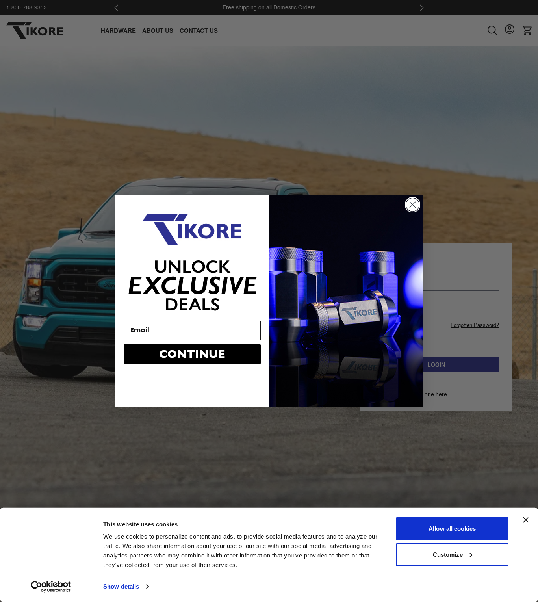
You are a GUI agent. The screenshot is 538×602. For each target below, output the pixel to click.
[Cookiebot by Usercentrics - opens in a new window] (51, 587)
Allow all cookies (452, 528)
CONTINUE (192, 354)
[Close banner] (526, 520)
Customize (448, 554)
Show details (121, 586)
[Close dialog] (412, 205)
